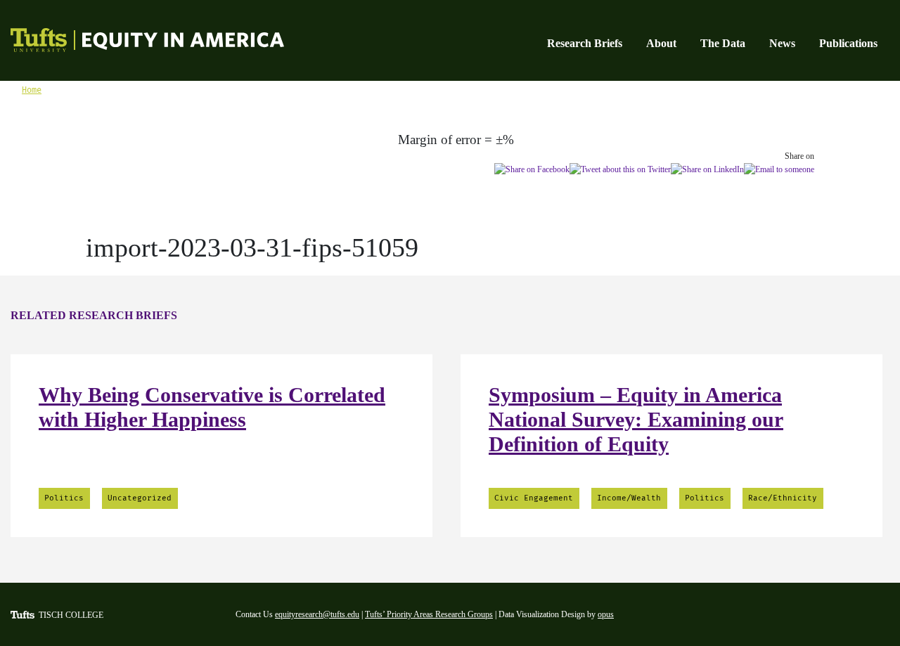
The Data (722, 43)
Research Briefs (584, 43)
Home (31, 90)
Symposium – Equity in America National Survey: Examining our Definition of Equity (636, 419)
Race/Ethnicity (782, 498)
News (782, 43)
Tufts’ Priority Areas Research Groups (429, 614)
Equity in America (131, 41)
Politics (64, 498)
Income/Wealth (629, 498)
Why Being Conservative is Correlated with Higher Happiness (212, 407)
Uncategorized (140, 498)
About (661, 43)
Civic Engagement (533, 498)
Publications (848, 43)
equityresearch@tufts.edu (317, 614)
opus (606, 614)
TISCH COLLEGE (71, 615)
